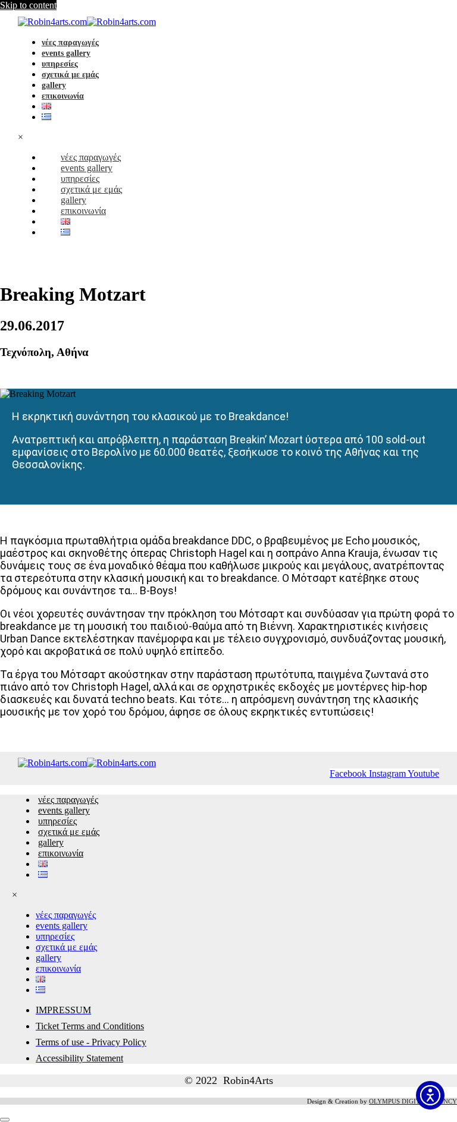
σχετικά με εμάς (70, 74)
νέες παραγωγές (70, 42)
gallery (54, 85)
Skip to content (28, 5)
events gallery (66, 53)
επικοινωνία (63, 96)
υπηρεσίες (60, 63)
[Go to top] (5, 1119)
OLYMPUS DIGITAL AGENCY (413, 1101)
